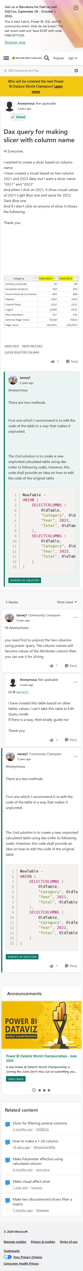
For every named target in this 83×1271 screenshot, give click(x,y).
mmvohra (43, 1169)
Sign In (72, 58)
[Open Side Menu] (6, 58)
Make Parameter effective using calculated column (38, 1161)
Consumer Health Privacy (21, 1263)
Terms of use (68, 1241)
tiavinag (36, 1187)
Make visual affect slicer (31, 1181)
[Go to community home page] (27, 58)
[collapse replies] (41, 611)
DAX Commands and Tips (23, 70)
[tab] (39, 1090)
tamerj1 (25, 377)
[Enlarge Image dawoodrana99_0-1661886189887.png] (41, 301)
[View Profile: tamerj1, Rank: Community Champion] (9, 617)
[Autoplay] (34, 1090)
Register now (15, 42)
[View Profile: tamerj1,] (13, 380)
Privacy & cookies (43, 1241)
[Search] (47, 58)
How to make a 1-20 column (35, 1141)
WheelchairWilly (44, 1147)
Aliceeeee (42, 1210)
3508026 (42, 1129)
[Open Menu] (76, 70)
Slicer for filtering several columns (40, 1123)
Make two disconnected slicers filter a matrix (42, 1201)
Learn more (16, 1031)
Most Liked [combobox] (67, 602)
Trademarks (12, 1251)
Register (58, 58)
